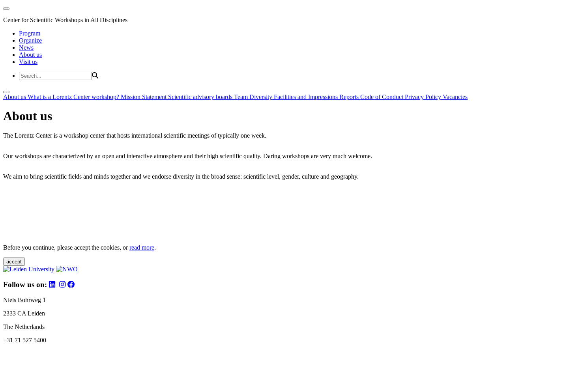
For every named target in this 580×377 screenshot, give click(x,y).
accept (14, 262)
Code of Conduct (382, 96)
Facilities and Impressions (306, 96)
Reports (349, 96)
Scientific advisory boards (201, 96)
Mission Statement (144, 96)
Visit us (28, 61)
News (26, 47)
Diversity (261, 96)
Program (29, 33)
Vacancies (455, 96)
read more (141, 247)
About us (30, 54)
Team (241, 96)
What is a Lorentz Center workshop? (74, 96)
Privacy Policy (424, 96)
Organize (30, 40)
